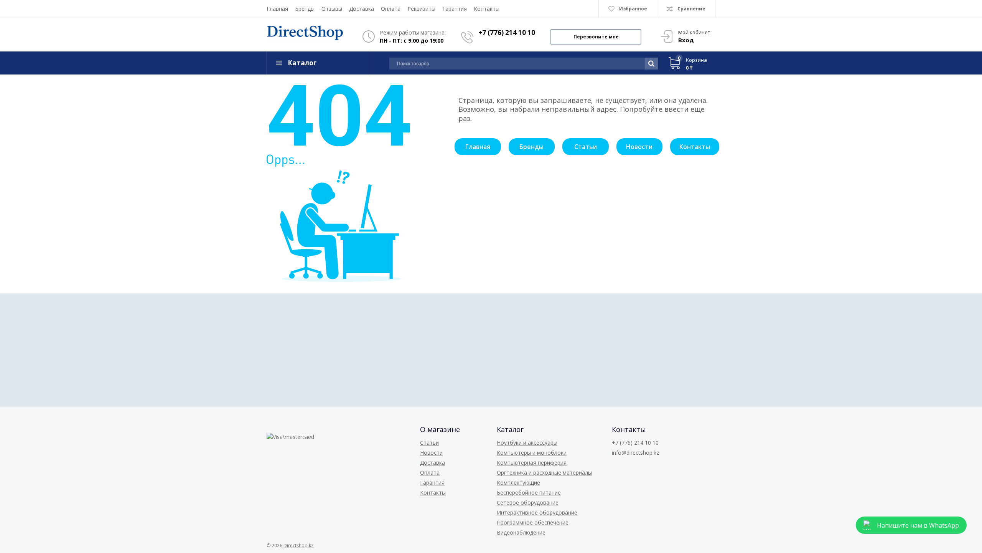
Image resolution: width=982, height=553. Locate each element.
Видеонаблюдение (521, 532)
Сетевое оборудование (528, 502)
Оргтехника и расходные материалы (544, 472)
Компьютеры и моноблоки (532, 452)
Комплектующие (518, 482)
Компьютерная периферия (532, 462)
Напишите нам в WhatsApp (918, 525)
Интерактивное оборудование (537, 512)
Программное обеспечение (532, 522)
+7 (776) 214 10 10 (506, 32)
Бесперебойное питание (529, 492)
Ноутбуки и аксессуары (527, 442)
